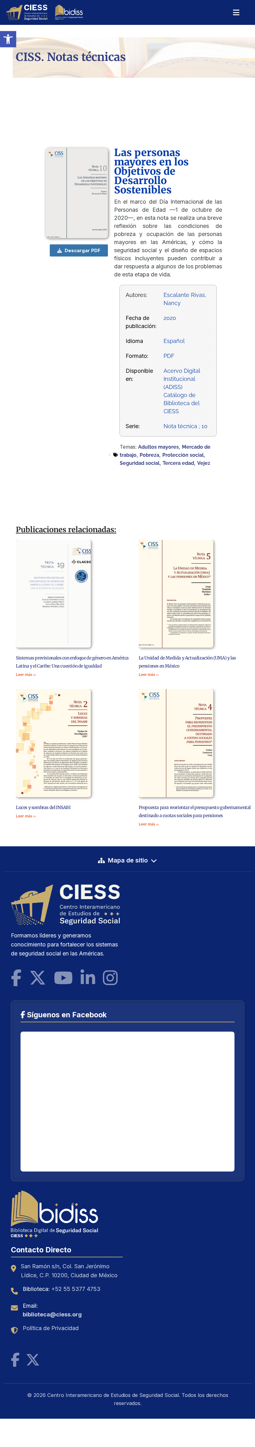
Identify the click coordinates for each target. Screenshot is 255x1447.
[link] (8, 39)
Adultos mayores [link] (158, 447)
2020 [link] (170, 318)
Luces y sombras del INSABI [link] (43, 807)
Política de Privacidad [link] (51, 1328)
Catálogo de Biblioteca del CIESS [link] (181, 403)
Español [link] (174, 341)
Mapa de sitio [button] (128, 860)
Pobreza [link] (149, 455)
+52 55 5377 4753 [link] (75, 1289)
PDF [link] (169, 356)
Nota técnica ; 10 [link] (185, 426)
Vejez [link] (203, 463)
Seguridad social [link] (140, 463)
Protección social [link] (183, 455)
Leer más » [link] (26, 675)
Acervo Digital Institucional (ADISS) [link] (182, 379)
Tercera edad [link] (178, 463)
